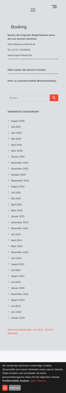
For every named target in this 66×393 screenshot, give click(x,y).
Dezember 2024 (19, 222)
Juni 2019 (16, 312)
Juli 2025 (16, 192)
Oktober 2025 (18, 174)
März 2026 (17, 150)
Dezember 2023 (19, 252)
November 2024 (19, 228)
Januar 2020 (18, 288)
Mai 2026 (16, 138)
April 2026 (16, 144)
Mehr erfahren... (39, 380)
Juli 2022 (16, 270)
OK (5, 387)
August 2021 (18, 276)
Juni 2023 (16, 258)
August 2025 (18, 186)
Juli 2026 (16, 126)
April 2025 (16, 204)
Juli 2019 (16, 306)
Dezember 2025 (19, 162)
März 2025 (17, 210)
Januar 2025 (18, 216)
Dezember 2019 (19, 294)
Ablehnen (15, 387)
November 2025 (19, 168)
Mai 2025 (16, 198)
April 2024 (16, 240)
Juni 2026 (16, 133)
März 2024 (17, 246)
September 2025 (20, 180)
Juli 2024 (16, 234)
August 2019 (18, 300)
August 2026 (18, 121)
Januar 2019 (18, 317)
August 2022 (18, 264)
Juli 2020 (16, 282)
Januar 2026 (18, 156)
